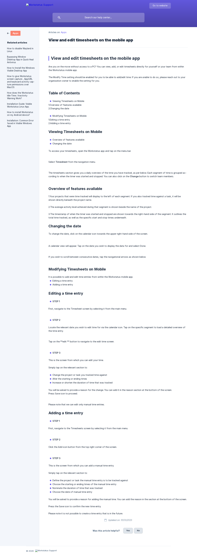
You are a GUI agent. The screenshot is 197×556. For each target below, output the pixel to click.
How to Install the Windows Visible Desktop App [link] (21, 69)
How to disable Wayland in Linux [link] (20, 49)
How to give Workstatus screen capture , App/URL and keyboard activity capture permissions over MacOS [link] (20, 82)
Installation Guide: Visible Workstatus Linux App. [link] (19, 105)
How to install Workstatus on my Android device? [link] (20, 113)
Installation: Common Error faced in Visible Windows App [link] (20, 123)
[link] (13, 33)
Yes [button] (128, 530)
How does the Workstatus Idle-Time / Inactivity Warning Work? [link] (20, 96)
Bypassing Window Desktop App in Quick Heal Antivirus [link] (20, 60)
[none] (39, 5)
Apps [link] (63, 32)
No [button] (138, 530)
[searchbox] (98, 17)
